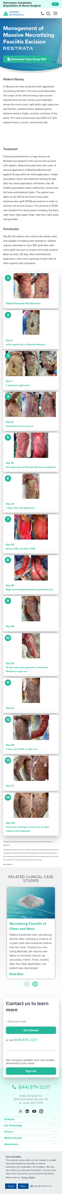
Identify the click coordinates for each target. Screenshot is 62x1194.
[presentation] (27, 984)
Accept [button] (11, 1186)
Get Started (31, 1030)
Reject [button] (23, 1186)
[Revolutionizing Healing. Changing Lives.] (13, 13)
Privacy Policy (28, 1177)
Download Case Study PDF (28, 59)
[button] (41, 1186)
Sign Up (31, 1071)
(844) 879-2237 (25, 1040)
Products (9, 1119)
